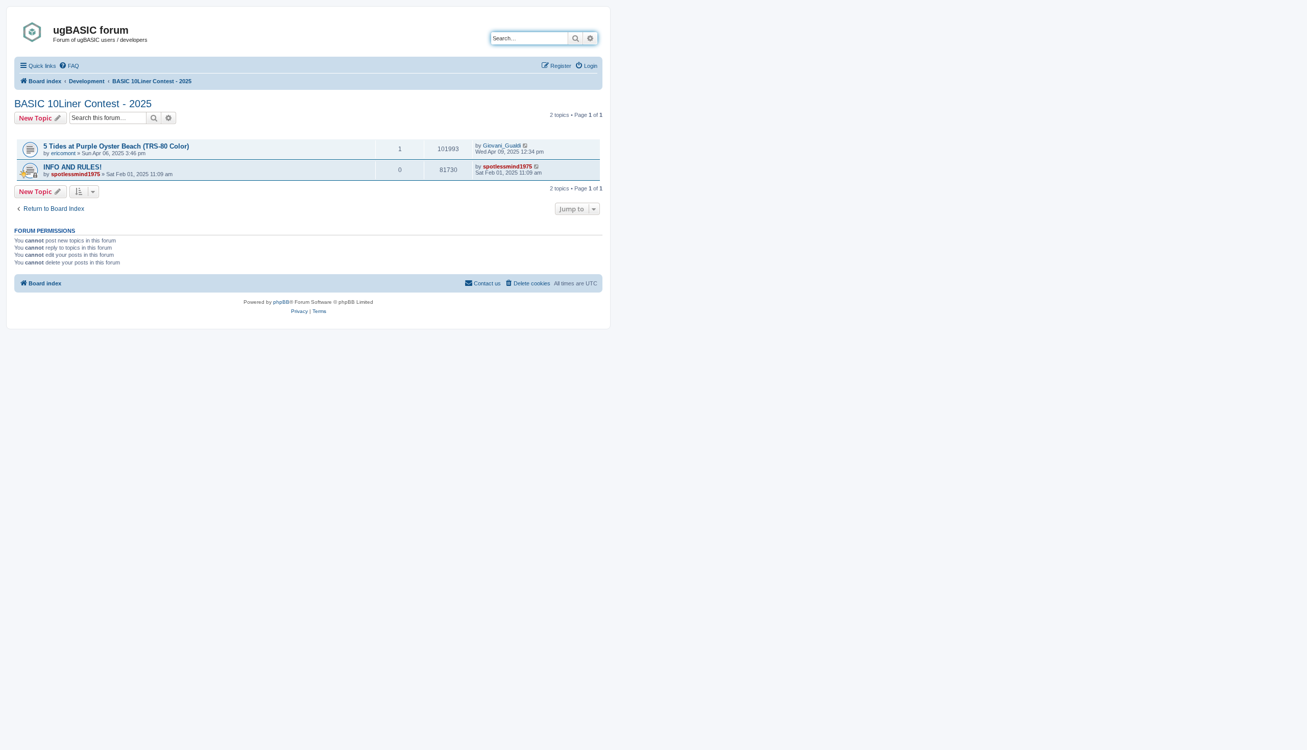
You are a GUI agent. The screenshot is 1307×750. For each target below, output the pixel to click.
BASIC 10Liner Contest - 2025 (83, 103)
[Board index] (35, 32)
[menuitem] (69, 66)
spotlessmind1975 (75, 174)
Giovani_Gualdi (502, 145)
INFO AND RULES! (72, 167)
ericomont (63, 153)
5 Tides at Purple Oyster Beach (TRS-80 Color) (116, 146)
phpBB (281, 302)
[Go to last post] (525, 145)
